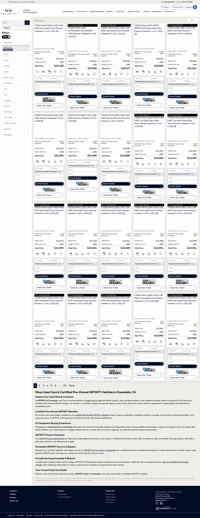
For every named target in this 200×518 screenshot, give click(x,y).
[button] (69, 11)
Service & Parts (110, 491)
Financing (13, 494)
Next (71, 385)
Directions (13, 497)
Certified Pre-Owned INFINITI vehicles (91, 415)
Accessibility (20, 515)
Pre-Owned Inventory (64, 497)
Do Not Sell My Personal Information (56, 515)
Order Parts (109, 502)
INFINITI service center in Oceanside (100, 450)
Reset (6, 28)
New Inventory (62, 494)
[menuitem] (16, 47)
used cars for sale (93, 400)
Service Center (110, 494)
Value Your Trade (44, 105)
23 (64, 385)
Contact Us (13, 491)
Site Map (29, 515)
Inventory (61, 491)
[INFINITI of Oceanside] (19, 11)
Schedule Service (111, 497)
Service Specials (110, 499)
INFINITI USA (14, 501)
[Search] (27, 22)
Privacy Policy (38, 515)
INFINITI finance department (51, 438)
